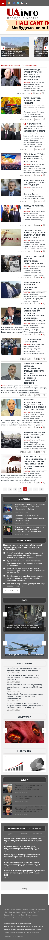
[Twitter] (17, 3)
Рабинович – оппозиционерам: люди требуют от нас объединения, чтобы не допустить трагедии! (35, 404)
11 (41, 489)
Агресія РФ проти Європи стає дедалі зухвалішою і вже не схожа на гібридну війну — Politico (30, 507)
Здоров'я (7, 915)
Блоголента (7, 918)
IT (38, 912)
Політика (25, 909)
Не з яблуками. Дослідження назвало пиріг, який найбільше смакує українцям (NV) (24, 669)
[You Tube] (21, 3)
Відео (23, 915)
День (10, 833)
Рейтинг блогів (17, 918)
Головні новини (16, 909)
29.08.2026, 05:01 (13, 710)
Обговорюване (16, 828)
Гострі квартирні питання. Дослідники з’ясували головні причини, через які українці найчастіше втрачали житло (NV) (25, 705)
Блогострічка (24, 663)
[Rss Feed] (9, 3)
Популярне (34, 828)
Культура (12, 912)
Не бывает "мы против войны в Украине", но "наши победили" (34, 434)
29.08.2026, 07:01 (13, 673)
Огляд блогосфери (32, 915)
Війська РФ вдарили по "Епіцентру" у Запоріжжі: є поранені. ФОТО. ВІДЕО (26, 627)
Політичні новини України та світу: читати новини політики (34, 136)
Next (46, 48)
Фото (24, 600)
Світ (6, 912)
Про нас (6, 932)
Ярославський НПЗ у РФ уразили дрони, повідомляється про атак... (13, 53)
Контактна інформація (17, 932)
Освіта (29, 912)
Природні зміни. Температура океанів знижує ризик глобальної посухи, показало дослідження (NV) (25, 696)
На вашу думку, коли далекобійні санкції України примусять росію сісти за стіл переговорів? (22, 547)
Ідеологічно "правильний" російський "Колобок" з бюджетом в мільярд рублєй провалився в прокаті (30, 809)
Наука (18, 912)
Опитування (24, 540)
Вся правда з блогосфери (10, 65)
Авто (34, 912)
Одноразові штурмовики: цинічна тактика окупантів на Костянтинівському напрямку (28, 787)
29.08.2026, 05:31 (13, 701)
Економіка (41, 909)
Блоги (24, 780)
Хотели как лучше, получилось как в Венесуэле (32, 100)
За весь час (38, 833)
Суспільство (33, 909)
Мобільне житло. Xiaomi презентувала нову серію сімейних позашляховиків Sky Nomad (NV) (24, 687)
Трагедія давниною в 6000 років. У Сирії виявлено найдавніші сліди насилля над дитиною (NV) (23, 677)
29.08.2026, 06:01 (13, 691)
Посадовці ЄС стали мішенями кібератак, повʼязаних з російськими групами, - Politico (29, 518)
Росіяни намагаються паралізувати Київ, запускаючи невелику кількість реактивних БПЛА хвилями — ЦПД (24, 873)
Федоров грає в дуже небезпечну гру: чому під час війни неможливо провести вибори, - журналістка (30, 529)
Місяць (24, 833)
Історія (24, 912)
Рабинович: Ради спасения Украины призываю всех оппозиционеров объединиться (33, 74)
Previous (2, 48)
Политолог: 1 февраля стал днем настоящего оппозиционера (35, 182)
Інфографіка (24, 751)
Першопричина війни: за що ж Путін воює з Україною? (29, 797)
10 (35, 489)
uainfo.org (28, 926)
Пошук (24, 65)
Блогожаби (24, 717)
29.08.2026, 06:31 (13, 682)
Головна (6, 909)
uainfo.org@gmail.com (33, 932)
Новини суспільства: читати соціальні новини (23, 386)
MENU (3, 3)
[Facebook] (13, 3)
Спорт (13, 915)
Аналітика (24, 499)
